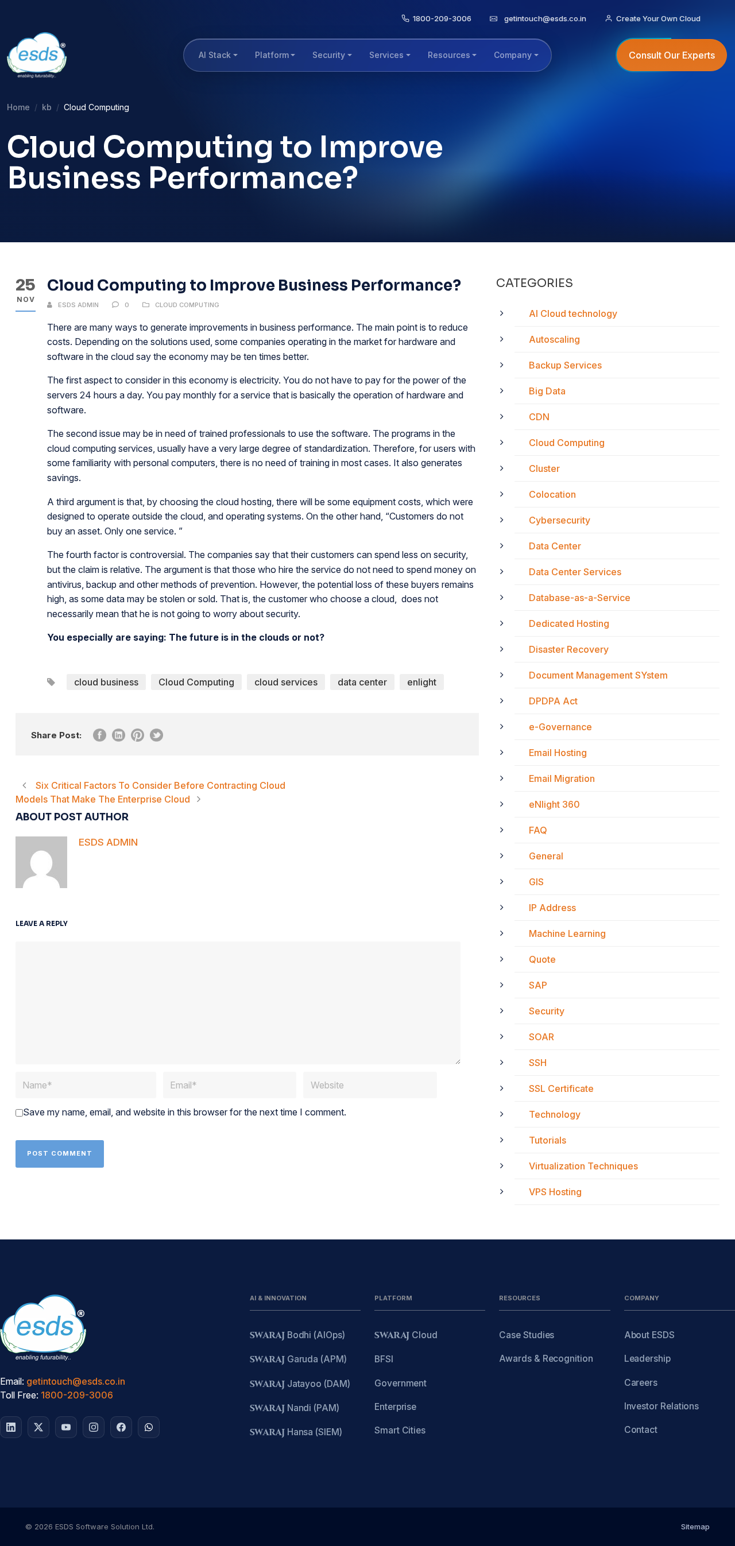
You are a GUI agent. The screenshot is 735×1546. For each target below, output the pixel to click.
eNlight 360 (554, 804)
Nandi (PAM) (294, 1408)
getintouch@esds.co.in (75, 1381)
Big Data (547, 391)
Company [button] (513, 55)
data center (362, 682)
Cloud (406, 1336)
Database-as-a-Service (579, 597)
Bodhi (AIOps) (297, 1336)
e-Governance (560, 727)
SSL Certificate (561, 1088)
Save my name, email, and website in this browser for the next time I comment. (184, 1112)
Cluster (544, 468)
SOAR (541, 1037)
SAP (538, 985)
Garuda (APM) (298, 1360)
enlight (421, 682)
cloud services (286, 682)
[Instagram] (94, 1427)
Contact (640, 1429)
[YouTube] (66, 1427)
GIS (536, 882)
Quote (542, 959)
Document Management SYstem (598, 675)
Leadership (647, 1358)
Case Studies (526, 1335)
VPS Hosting (555, 1192)
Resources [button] (449, 55)
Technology (555, 1114)
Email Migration (562, 778)
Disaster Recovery (569, 649)
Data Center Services (575, 572)
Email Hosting (558, 752)
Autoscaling (554, 339)
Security (546, 1011)
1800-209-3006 (77, 1395)
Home (18, 107)
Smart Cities (399, 1430)
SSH (538, 1062)
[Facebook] (121, 1427)
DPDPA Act (553, 701)
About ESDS (649, 1335)
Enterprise (395, 1406)
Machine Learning (567, 933)
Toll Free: (19, 1395)
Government (400, 1383)
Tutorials (547, 1140)
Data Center (555, 546)
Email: (12, 1381)
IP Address (552, 907)
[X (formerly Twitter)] (38, 1427)
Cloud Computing (187, 305)
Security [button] (328, 55)
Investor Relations (661, 1406)
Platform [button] (272, 55)
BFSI (383, 1359)
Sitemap (695, 1526)
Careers (640, 1382)
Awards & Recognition (546, 1358)
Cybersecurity (559, 520)
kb (47, 107)
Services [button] (386, 55)
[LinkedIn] (11, 1427)
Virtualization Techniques (583, 1166)
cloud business (106, 682)
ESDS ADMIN (78, 305)
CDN (539, 417)
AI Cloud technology (573, 313)
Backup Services (565, 365)
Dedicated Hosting (569, 623)
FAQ (538, 830)
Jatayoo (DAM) (300, 1384)
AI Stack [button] (215, 55)
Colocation (552, 494)
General (546, 856)
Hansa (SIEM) (296, 1433)
